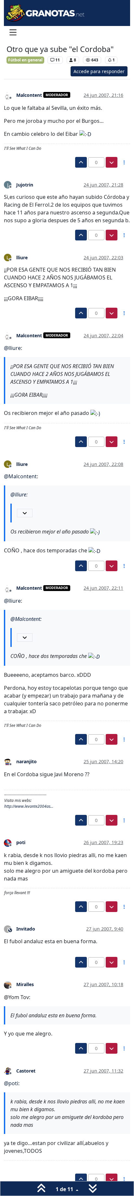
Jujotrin (24, 185)
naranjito (26, 761)
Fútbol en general (25, 60)
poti (20, 842)
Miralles (25, 984)
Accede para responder (99, 71)
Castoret (25, 1071)
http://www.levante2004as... (28, 806)
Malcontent (29, 95)
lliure (22, 257)
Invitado (25, 929)
